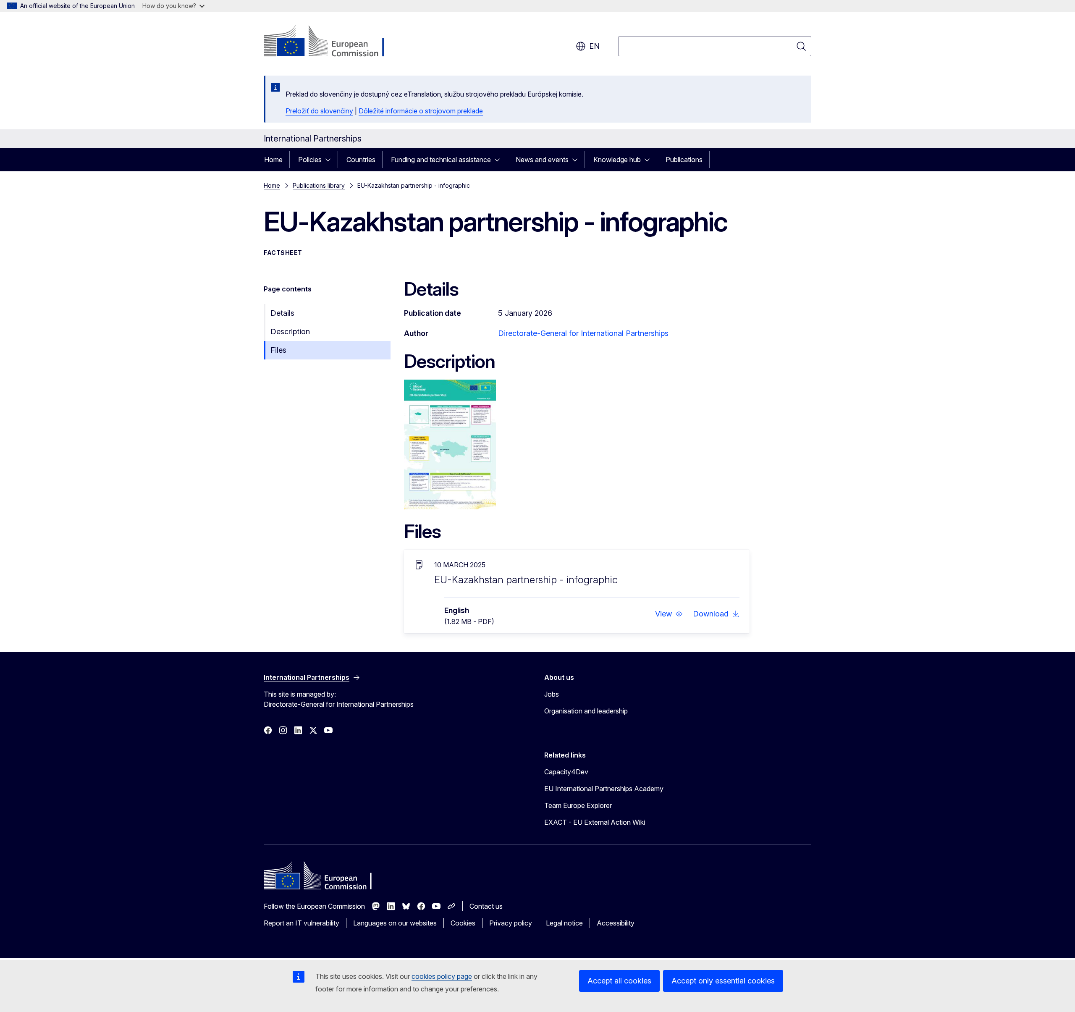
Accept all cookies (619, 980)
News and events (542, 159)
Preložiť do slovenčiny (319, 111)
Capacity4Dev (566, 772)
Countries (360, 159)
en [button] (594, 46)
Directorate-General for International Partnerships (583, 333)
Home (273, 159)
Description (290, 331)
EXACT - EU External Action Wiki (594, 822)
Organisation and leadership (586, 711)
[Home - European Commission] (331, 42)
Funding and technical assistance (441, 159)
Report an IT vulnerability (301, 923)
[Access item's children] (330, 159)
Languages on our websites (395, 923)
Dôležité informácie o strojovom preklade (421, 111)
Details (282, 313)
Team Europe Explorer (578, 805)
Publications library (319, 185)
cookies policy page (442, 976)
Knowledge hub (617, 159)
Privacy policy (510, 923)
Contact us (486, 906)
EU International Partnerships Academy (603, 788)
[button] (669, 614)
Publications (684, 159)
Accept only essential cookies (723, 980)
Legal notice (564, 923)
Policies (310, 159)
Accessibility (616, 923)
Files (278, 350)
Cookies (463, 923)
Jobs (551, 694)
